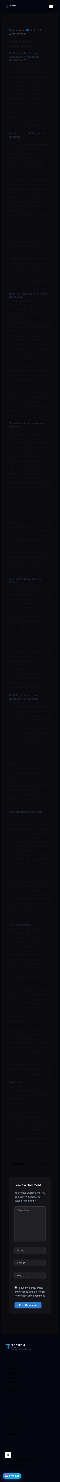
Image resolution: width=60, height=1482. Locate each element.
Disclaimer (12, 1433)
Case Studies (14, 1377)
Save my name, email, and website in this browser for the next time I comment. (29, 1291)
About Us (11, 1415)
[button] (51, 6)
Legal (9, 1424)
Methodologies (15, 1372)
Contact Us (12, 1420)
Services (11, 1368)
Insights (11, 1381)
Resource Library (16, 1386)
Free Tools (12, 1390)
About (9, 1363)
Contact (10, 1395)
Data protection (15, 1429)
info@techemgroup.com (22, 1459)
